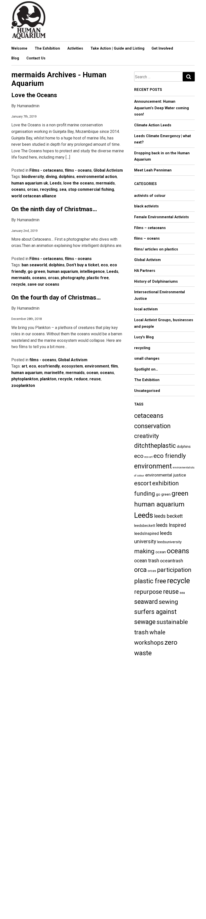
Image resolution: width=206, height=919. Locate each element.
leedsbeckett (144, 525)
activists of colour (150, 196)
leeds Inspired (171, 525)
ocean (92, 372)
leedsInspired (146, 533)
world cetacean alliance (33, 196)
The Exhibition (47, 48)
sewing (168, 601)
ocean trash (146, 561)
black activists (146, 206)
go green (36, 271)
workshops (149, 642)
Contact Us (35, 58)
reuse (95, 379)
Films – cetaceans (150, 228)
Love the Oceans (34, 95)
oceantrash (171, 560)
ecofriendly (49, 366)
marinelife (54, 372)
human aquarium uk (29, 183)
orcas (32, 189)
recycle (18, 284)
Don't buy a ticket (82, 265)
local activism (146, 309)
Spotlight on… (146, 369)
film (114, 366)
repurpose (148, 591)
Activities (75, 48)
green (180, 493)
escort (142, 483)
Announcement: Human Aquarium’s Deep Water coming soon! (161, 108)
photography (73, 277)
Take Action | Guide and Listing (117, 48)
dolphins (67, 176)
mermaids (105, 183)
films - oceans (78, 170)
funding (144, 493)
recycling (49, 189)
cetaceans (148, 415)
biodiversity (33, 176)
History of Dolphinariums (156, 281)
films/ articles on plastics (156, 249)
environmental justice (165, 474)
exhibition (165, 483)
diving (51, 176)
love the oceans (78, 183)
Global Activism (108, 170)
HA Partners (144, 271)
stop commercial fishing (91, 189)
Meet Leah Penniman (153, 170)
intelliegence (92, 271)
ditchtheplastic (155, 445)
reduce (81, 379)
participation (174, 569)
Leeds (56, 183)
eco (104, 265)
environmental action (96, 176)
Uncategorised (147, 391)
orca (140, 569)
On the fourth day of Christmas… (56, 297)
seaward (146, 601)
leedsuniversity (169, 542)
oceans (18, 189)
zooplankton (23, 385)
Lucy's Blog (144, 337)
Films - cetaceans (46, 170)
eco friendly (169, 455)
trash (141, 632)
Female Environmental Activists (161, 217)
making (144, 551)
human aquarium (62, 271)
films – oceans (147, 238)
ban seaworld (34, 265)
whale (157, 632)
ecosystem (72, 366)
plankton (48, 379)
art (24, 366)
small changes (147, 358)
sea (62, 189)
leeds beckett (168, 516)
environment (97, 366)
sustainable (172, 622)
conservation (152, 426)
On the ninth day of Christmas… (54, 209)
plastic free (98, 277)
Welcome (19, 48)
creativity (146, 435)
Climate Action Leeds (152, 125)
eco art (148, 457)
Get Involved (162, 48)
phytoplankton (24, 379)
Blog (15, 58)
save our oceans (43, 284)
